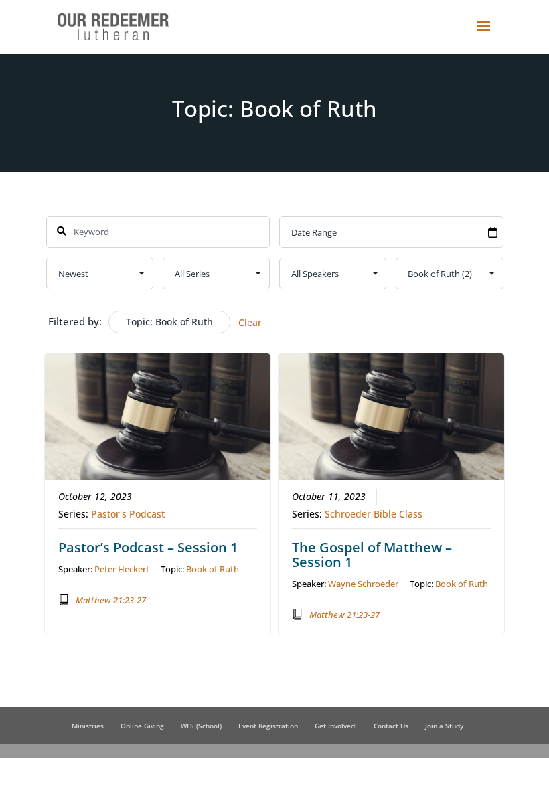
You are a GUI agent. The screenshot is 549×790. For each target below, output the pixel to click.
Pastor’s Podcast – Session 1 (148, 547)
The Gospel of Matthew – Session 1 (372, 554)
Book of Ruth (212, 569)
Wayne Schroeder (363, 584)
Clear (250, 322)
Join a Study (444, 725)
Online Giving (142, 725)
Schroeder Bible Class (373, 514)
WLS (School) (201, 725)
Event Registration (268, 725)
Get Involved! (336, 725)
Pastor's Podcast (128, 514)
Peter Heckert (121, 569)
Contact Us (391, 725)
